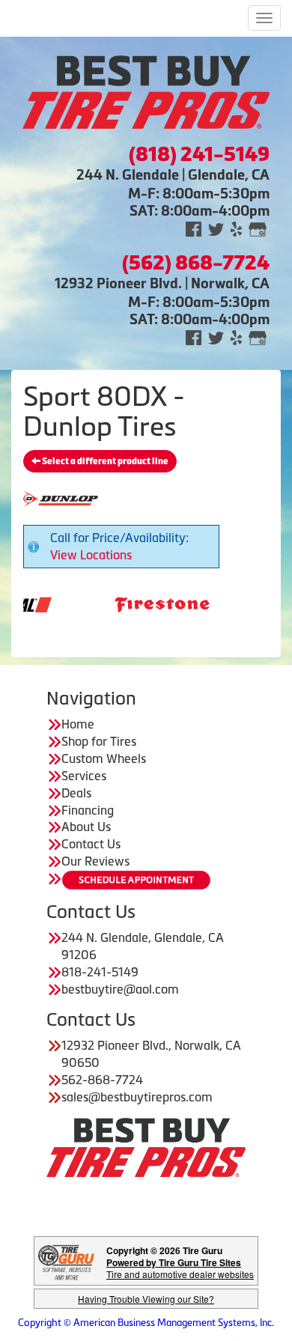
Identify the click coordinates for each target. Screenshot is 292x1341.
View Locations (91, 555)
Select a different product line (104, 461)
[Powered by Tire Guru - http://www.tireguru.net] (66, 1261)
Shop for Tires (98, 741)
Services (83, 775)
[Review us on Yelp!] (236, 228)
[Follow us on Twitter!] (216, 228)
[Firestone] (146, 603)
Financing (87, 810)
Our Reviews (95, 861)
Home (77, 724)
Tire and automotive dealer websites (180, 1268)
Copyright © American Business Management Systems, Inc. (146, 1322)
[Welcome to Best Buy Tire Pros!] (146, 90)
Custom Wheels (103, 758)
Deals (76, 793)
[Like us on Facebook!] (193, 228)
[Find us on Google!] (258, 228)
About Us (86, 826)
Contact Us (91, 844)
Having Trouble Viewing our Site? (146, 1298)
